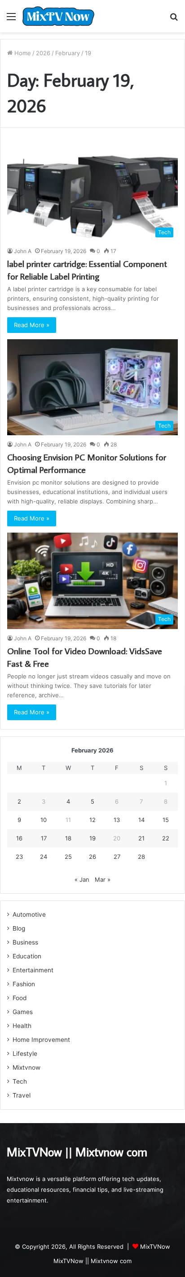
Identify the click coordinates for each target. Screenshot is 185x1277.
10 (43, 819)
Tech (20, 1081)
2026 (43, 53)
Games (23, 1011)
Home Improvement (41, 1039)
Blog (19, 928)
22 (165, 838)
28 (141, 856)
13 (117, 819)
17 (44, 838)
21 (141, 838)
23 (19, 856)
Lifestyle (25, 1053)
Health (22, 1025)
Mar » (102, 879)
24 (43, 856)
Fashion (24, 984)
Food (19, 997)
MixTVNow (155, 1246)
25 (68, 856)
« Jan (82, 879)
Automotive (29, 914)
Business (25, 942)
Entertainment (33, 970)
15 (166, 819)
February (67, 53)
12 (92, 819)
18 (68, 838)
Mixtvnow (26, 1067)
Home (22, 53)
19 (92, 838)
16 (19, 838)
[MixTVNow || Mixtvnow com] (58, 16)
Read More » (31, 324)
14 (141, 819)
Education (27, 956)
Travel (22, 1095)
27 (117, 856)
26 (92, 856)
